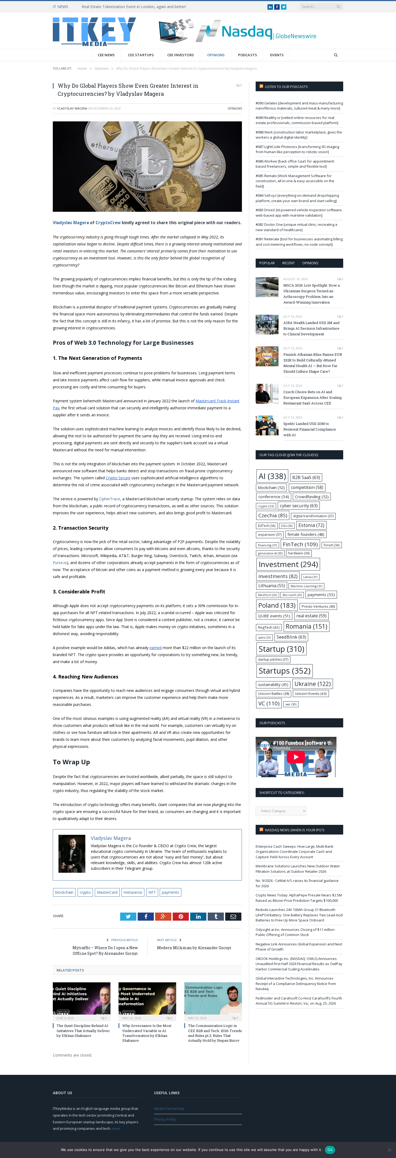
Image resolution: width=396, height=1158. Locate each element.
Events (277, 54)
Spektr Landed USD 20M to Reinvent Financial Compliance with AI (309, 429)
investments (277, 576)
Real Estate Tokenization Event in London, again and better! (134, 6)
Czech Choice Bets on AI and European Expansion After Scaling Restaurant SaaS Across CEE (312, 397)
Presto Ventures (318, 606)
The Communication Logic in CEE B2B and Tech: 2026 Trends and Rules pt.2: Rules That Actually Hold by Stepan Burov (215, 1033)
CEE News (106, 54)
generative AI (270, 553)
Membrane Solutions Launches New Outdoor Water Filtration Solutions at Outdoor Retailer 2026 (298, 869)
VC (269, 703)
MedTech (267, 595)
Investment (288, 564)
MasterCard (107, 892)
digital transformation (313, 516)
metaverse (133, 892)
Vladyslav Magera (72, 108)
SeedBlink (291, 637)
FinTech (300, 544)
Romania (306, 626)
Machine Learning (306, 586)
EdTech (267, 525)
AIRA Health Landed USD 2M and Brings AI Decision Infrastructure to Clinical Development (311, 328)
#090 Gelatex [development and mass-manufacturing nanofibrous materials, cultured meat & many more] (299, 106)
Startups (285, 670)
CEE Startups (141, 54)
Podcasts (247, 54)
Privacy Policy (165, 1119)
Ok (330, 1150)
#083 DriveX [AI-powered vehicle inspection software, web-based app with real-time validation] (299, 212)
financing (267, 545)
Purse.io (60, 562)
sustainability (273, 684)
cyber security (299, 505)
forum (332, 545)
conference (273, 496)
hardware (299, 553)
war (291, 704)
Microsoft (292, 595)
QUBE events (274, 615)
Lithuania (271, 586)
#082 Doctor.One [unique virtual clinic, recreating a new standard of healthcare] (296, 227)
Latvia (310, 577)
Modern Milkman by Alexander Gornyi (194, 947)
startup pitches (273, 659)
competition (307, 487)
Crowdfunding (312, 496)
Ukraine (312, 684)
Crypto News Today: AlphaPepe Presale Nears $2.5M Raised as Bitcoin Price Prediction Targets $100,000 (299, 898)
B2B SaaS (306, 477)
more (116, 1128)
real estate (311, 616)
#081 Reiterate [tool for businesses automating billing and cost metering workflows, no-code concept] (299, 242)
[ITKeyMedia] (94, 30)
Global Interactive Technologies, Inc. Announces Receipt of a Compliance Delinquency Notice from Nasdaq (296, 983)
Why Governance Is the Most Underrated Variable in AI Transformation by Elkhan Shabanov (146, 1033)
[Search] (335, 55)
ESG (287, 526)
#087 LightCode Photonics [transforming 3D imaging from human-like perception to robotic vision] (297, 149)
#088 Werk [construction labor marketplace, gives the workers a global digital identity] (299, 135)
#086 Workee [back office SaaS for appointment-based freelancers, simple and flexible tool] (295, 164)
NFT (152, 892)
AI (272, 476)
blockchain (64, 892)
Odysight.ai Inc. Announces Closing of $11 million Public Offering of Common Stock (295, 932)
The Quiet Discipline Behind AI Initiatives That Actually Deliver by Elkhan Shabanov (83, 1030)
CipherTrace (109, 498)
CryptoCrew (108, 222)
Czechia (272, 515)
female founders (305, 534)
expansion (270, 534)
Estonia (311, 525)
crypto (85, 892)
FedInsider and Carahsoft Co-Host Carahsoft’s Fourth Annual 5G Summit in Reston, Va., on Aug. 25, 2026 (299, 1001)
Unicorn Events (311, 693)
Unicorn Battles (273, 693)
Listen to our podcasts (286, 86)
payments (170, 892)
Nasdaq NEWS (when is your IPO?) (294, 830)
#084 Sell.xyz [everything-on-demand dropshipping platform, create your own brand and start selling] (297, 198)
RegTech (269, 627)
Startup (281, 649)
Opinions (216, 54)
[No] (389, 1150)
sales (264, 637)
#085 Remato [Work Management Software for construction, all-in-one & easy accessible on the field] (295, 181)
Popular (267, 263)
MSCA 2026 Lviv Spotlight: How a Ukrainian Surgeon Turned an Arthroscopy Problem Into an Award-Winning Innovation (311, 294)
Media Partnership (169, 1108)
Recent (288, 263)
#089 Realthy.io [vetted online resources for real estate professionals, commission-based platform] (297, 120)
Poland (277, 605)
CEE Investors (180, 54)
